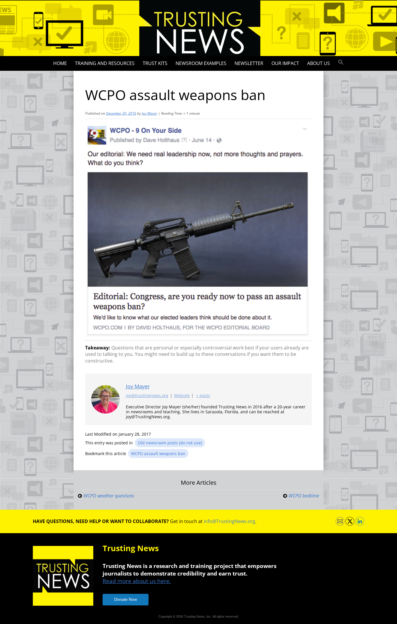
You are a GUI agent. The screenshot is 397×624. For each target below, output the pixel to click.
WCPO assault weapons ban (158, 453)
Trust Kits (155, 63)
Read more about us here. (137, 581)
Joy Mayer (149, 113)
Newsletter (249, 63)
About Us (318, 63)
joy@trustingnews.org (147, 395)
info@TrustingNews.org (229, 521)
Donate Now (125, 599)
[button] (341, 62)
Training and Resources (105, 63)
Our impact (285, 63)
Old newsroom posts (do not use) (170, 443)
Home (60, 63)
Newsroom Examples (201, 63)
